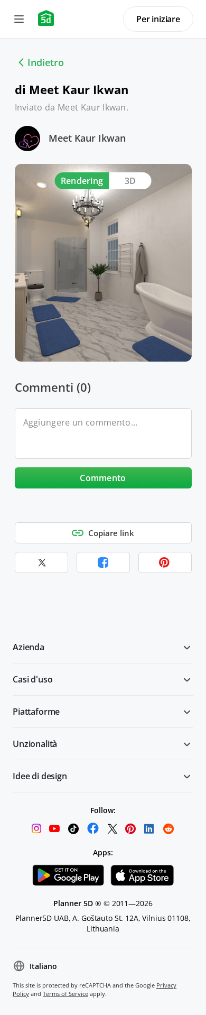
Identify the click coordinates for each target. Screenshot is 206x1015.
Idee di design (40, 776)
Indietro (45, 62)
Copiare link (111, 533)
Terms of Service (65, 994)
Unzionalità (35, 744)
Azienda (28, 647)
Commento (103, 478)
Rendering (82, 181)
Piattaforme (36, 711)
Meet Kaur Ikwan (87, 138)
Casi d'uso (32, 679)
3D (130, 181)
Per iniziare (158, 19)
